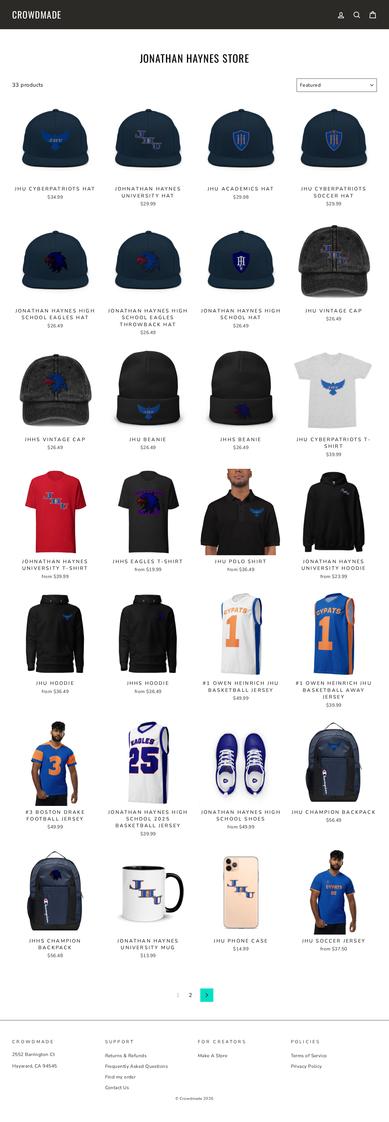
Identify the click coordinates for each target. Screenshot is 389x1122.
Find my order (120, 1077)
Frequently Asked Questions (136, 1066)
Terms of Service (309, 1056)
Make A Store (212, 1056)
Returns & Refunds (126, 1056)
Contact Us (117, 1088)
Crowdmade (36, 14)
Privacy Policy (306, 1066)
